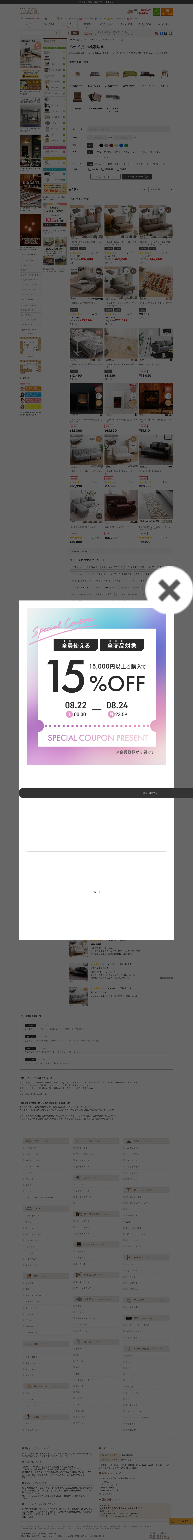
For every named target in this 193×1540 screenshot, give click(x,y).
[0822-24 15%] (96, 686)
